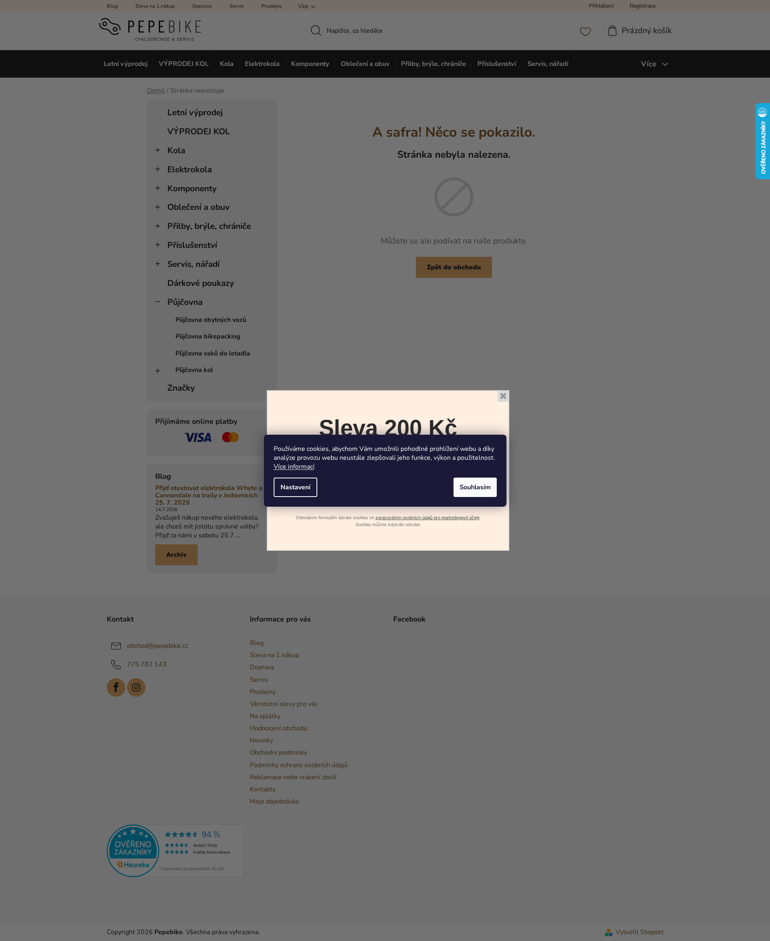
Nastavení (295, 487)
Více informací (294, 466)
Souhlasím (475, 487)
